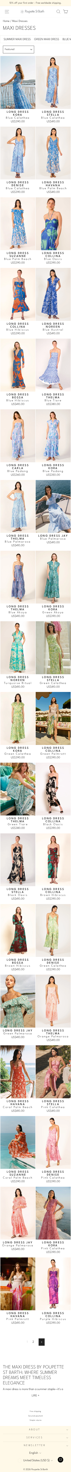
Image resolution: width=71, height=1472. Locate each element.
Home (6, 21)
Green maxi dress (46, 39)
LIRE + (35, 1395)
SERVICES (34, 1438)
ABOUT (34, 1430)
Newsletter (34, 1445)
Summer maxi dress (17, 39)
